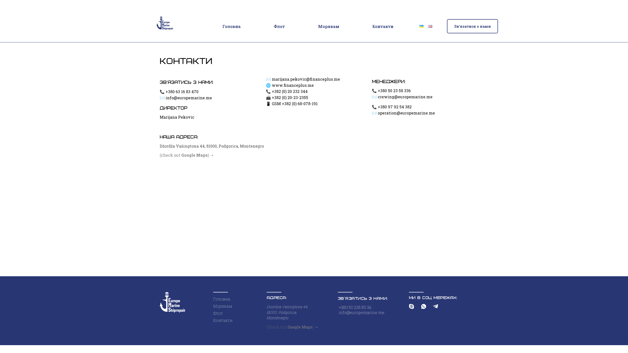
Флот (279, 26)
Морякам (328, 26)
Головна (231, 26)
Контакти (382, 26)
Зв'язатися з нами (472, 26)
